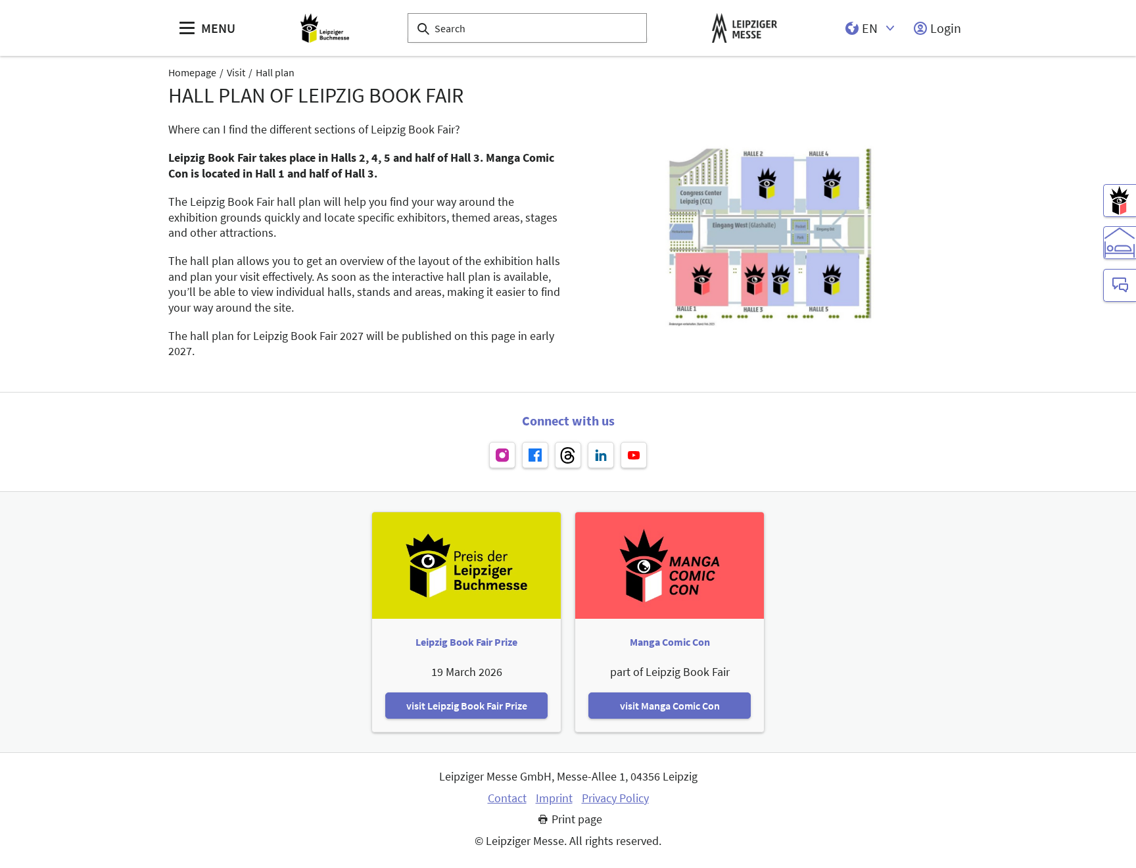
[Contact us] (1119, 285)
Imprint (554, 798)
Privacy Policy (615, 798)
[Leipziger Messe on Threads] (568, 455)
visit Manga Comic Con (670, 705)
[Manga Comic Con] (1119, 200)
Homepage (192, 72)
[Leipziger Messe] (744, 28)
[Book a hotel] (1119, 242)
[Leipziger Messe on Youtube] (634, 455)
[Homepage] (325, 28)
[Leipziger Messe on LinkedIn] (601, 455)
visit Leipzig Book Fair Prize (466, 705)
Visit (236, 72)
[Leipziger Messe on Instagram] (502, 455)
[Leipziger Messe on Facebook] (535, 455)
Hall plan (275, 72)
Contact (507, 798)
